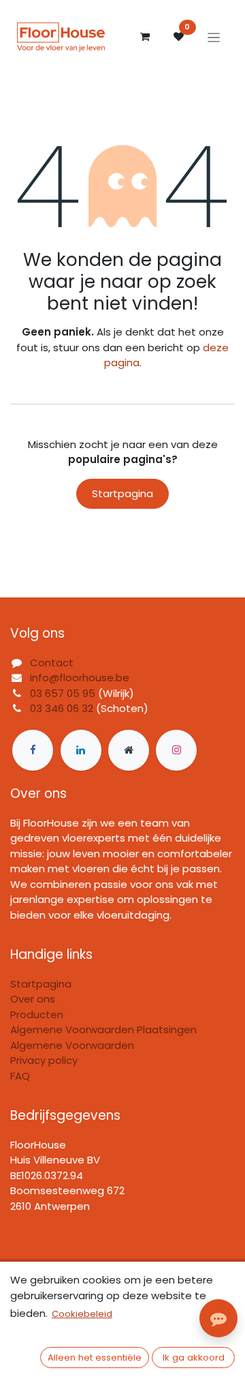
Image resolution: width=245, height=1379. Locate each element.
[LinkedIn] (81, 750)
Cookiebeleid (82, 1313)
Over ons (32, 999)
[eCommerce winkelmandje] (145, 36)
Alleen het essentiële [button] (95, 1357)
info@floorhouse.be (79, 677)
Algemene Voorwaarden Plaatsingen (103, 1029)
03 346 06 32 (61, 708)
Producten (36, 1014)
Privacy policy (44, 1060)
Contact (52, 662)
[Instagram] (176, 750)
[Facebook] (32, 750)
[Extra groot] (128, 750)
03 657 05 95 (62, 693)
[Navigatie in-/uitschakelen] (214, 37)
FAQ (20, 1076)
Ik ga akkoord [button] (194, 1357)
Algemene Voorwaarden (72, 1045)
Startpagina (122, 493)
